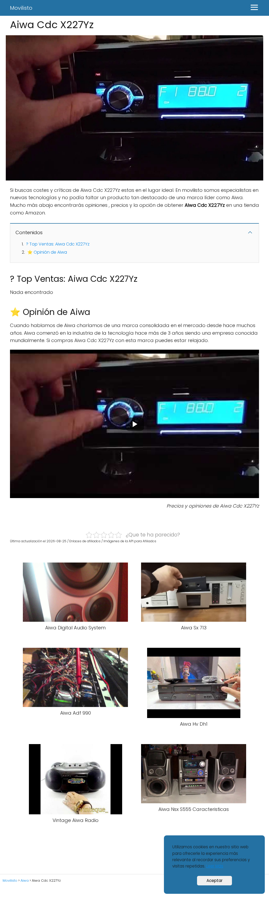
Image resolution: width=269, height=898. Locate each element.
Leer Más (214, 866)
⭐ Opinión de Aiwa (47, 252)
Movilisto (21, 8)
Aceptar (214, 880)
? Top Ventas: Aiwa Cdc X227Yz (58, 244)
